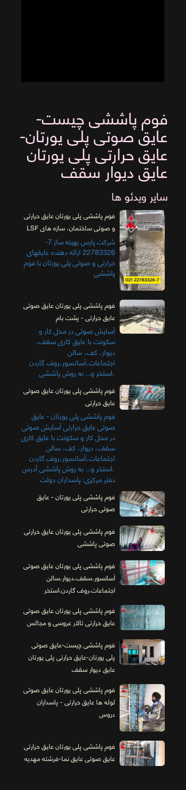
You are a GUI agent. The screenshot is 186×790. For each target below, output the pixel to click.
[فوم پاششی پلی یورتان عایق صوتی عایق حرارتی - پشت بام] (142, 317)
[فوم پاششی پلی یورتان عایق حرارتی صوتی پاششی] (142, 538)
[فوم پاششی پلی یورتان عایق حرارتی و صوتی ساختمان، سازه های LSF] (142, 250)
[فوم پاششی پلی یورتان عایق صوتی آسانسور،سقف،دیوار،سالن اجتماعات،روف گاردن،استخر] (142, 572)
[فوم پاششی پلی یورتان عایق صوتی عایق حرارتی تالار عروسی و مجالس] (142, 617)
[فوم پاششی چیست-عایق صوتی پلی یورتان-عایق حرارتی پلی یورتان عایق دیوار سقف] (142, 652)
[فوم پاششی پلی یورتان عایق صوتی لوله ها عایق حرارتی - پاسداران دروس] (142, 707)
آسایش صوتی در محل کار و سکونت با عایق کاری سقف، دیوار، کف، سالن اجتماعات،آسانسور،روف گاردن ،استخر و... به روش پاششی (69, 340)
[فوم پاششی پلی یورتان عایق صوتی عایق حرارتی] (142, 397)
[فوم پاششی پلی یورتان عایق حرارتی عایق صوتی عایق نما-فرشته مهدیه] (142, 753)
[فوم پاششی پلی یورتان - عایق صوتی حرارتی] (142, 504)
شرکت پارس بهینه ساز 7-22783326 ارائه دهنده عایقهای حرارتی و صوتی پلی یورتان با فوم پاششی (69, 245)
